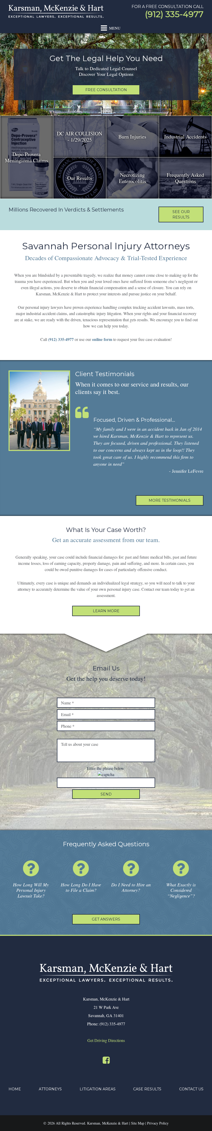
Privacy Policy (158, 1123)
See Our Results (181, 214)
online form (102, 339)
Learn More (106, 611)
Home (15, 1089)
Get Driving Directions (106, 1040)
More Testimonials (170, 500)
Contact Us (191, 1089)
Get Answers (106, 919)
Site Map (137, 1123)
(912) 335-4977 (174, 14)
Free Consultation (106, 89)
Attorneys (50, 1089)
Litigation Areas (98, 1089)
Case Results (147, 1089)
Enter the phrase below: (106, 768)
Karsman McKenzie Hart (56, 11)
